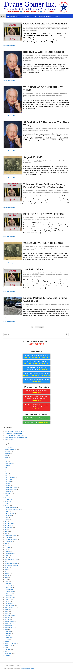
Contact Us (57, 16)
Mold (6, 561)
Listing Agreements (9, 553)
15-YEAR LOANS (33, 269)
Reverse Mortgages (10, 615)
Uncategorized (33, 30)
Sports (6, 629)
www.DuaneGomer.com (28, 668)
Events (6, 497)
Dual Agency (8, 481)
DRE (48, 27)
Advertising (46, 55)
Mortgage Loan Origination (38, 28)
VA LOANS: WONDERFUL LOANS (43, 243)
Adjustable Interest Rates (47, 246)
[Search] (67, 334)
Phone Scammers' (9, 597)
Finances (66, 27)
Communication (47, 128)
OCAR (6, 579)
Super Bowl (9, 637)
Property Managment (33, 192)
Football (8, 635)
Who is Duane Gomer (13, 16)
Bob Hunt (8, 583)
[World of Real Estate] (36, 12)
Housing (25, 192)
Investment (44, 95)
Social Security (8, 625)
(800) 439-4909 (36, 343)
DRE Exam (9, 479)
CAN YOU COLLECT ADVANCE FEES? (46, 23)
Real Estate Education (44, 192)
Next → (41, 327)
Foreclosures (8, 525)
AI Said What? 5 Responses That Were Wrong (46, 123)
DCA (6, 471)
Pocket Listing (8, 599)
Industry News (27, 28)
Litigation (7, 555)
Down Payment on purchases (13, 509)
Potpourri (65, 161)
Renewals (49, 58)
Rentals (7, 611)
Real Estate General (56, 28)
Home (3, 16)
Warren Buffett (9, 593)
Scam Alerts (8, 619)
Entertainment (63, 93)
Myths (6, 569)
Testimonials (8, 649)
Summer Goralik (10, 591)
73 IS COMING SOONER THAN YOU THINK (44, 88)
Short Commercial (9, 621)
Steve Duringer (10, 589)
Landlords (7, 547)
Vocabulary (7, 655)
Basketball (8, 633)
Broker (44, 27)
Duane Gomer (28, 27)
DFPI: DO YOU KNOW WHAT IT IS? (43, 214)
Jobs (6, 545)
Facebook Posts (59, 27)
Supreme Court (8, 645)
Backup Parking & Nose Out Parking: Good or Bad (45, 299)
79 (36, 327)
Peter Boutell (9, 587)
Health (6, 529)
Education (52, 27)
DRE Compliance (10, 477)
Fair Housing (60, 190)
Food (6, 521)
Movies (6, 567)
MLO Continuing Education (55, 57)
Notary (6, 577)
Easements (7, 483)
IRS (48, 95)
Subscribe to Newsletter (44, 16)
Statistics (33, 130)
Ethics (6, 495)
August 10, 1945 (33, 157)
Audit (6, 455)
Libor (6, 549)
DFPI (24, 57)
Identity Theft (8, 537)
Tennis (8, 639)
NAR (6, 571)
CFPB (54, 55)
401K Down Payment (48, 93)
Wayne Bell (9, 595)
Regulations (64, 28)
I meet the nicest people (53, 161)
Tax (61, 95)
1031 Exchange (9, 447)
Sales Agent (26, 30)
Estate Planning (27, 95)
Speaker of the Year (10, 627)
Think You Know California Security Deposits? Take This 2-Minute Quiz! (44, 185)
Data (6, 467)
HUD (6, 533)
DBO (6, 469)
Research (7, 613)
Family (33, 95)
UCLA (6, 651)
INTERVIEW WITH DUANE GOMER (43, 52)
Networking (8, 573)
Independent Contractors (11, 539)
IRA (7, 517)
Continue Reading (8, 45)
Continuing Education (62, 55)
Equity (7, 511)
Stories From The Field (58, 58)
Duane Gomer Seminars (29, 16)
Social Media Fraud (9, 623)
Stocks (8, 519)
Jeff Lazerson (9, 585)
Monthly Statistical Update (11, 563)
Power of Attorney (9, 603)
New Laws (47, 28)
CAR (6, 459)
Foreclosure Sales (9, 523)
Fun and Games (9, 527)
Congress (7, 465)
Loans (61, 217)
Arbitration (7, 453)
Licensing (7, 551)
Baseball (8, 631)
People (34, 58)
